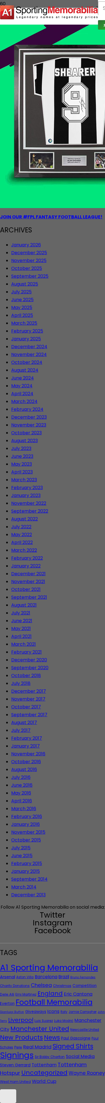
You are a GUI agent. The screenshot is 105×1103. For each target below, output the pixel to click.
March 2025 (24, 323)
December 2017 (28, 691)
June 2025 (22, 299)
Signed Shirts (73, 1046)
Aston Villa (25, 977)
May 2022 (21, 534)
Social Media (80, 1056)
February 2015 (26, 863)
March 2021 (23, 644)
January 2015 (25, 871)
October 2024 (26, 362)
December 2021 (28, 574)
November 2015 (28, 832)
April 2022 (22, 542)
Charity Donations (15, 986)
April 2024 (22, 393)
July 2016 (21, 777)
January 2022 (26, 566)
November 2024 (29, 354)
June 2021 (21, 621)
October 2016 (26, 761)
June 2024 (22, 378)
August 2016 (24, 769)
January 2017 (25, 746)
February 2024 (27, 409)
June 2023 (22, 456)
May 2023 (21, 464)
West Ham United (15, 1081)
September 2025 (29, 276)
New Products (21, 1037)
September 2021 (29, 597)
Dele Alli (7, 994)
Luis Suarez (43, 1021)
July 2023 (21, 448)
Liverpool (20, 1020)
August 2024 (24, 370)
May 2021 (21, 628)
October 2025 (26, 268)
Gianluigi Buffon (12, 1012)
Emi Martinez (25, 994)
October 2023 (26, 433)
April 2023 (22, 472)
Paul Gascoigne (75, 1038)
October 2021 (26, 589)
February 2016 (26, 816)
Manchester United (39, 1028)
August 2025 (24, 284)
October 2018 (26, 675)
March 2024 (24, 401)
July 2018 (21, 683)
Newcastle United (84, 1029)
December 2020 (29, 660)
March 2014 (23, 887)
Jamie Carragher (83, 1012)
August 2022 (24, 519)
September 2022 (29, 511)
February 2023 (27, 487)
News (52, 1037)
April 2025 (22, 315)
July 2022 (21, 527)
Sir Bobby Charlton (50, 1057)
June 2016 (21, 785)
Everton (7, 1003)
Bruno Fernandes (82, 977)
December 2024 (29, 346)
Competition (85, 985)
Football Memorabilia (54, 1002)
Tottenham (44, 1065)
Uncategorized (44, 1072)
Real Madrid (37, 1046)
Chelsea (41, 985)
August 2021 (24, 605)
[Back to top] (8, 1096)
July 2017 (21, 730)
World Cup (44, 1081)
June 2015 (21, 855)
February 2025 (27, 331)
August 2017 (24, 722)
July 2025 (21, 292)
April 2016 (21, 801)
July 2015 (21, 848)
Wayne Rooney (87, 1073)
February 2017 (26, 738)
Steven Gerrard (15, 1065)
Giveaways (35, 1011)
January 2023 (26, 495)
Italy (63, 1012)
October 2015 (26, 840)
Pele (18, 1047)
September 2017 (29, 714)
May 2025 (21, 307)
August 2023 (24, 440)
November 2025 (28, 260)
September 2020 (29, 667)
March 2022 (24, 550)
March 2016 (23, 808)
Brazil (64, 977)
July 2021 (20, 613)
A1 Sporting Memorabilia (49, 967)
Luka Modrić (63, 1021)
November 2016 (28, 754)
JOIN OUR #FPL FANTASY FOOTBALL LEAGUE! (51, 217)
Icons (53, 1011)
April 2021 (21, 636)
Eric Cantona (78, 994)
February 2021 (26, 652)
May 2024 (21, 386)
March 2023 (24, 480)
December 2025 (29, 252)
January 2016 (25, 824)
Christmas (62, 985)
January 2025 (26, 339)
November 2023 (28, 425)
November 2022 (28, 503)
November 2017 (28, 699)
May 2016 (21, 793)
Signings (17, 1055)
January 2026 (26, 245)
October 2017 (26, 707)
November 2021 (28, 581)
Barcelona (46, 977)
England (50, 993)
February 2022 (27, 558)
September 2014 (29, 879)
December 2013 (28, 895)
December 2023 (29, 417)
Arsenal (7, 977)
